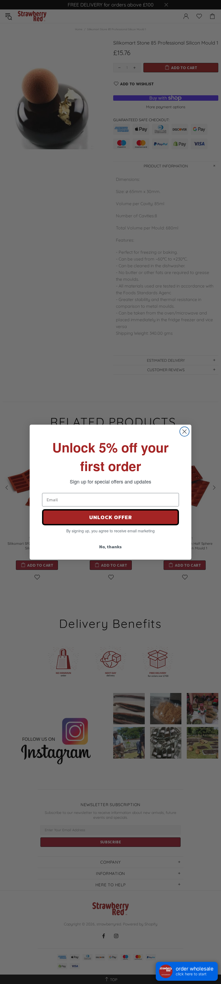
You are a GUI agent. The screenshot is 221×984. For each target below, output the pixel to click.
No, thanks (110, 546)
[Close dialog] (184, 431)
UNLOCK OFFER (110, 517)
